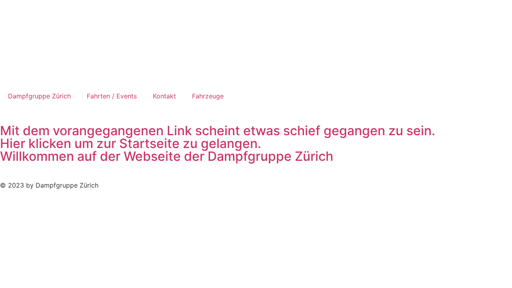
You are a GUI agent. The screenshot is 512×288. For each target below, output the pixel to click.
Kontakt (164, 96)
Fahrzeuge (208, 96)
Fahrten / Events (112, 96)
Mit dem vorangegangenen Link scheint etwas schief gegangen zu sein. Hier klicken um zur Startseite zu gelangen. (217, 137)
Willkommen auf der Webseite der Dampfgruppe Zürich (166, 156)
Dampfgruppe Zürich (39, 96)
